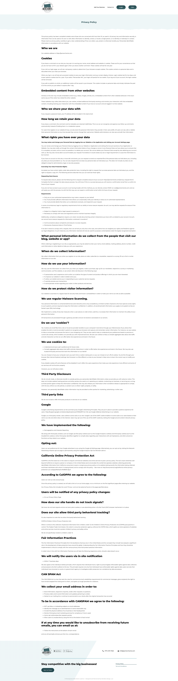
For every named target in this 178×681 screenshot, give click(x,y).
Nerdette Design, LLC (107, 678)
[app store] (57, 650)
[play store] (68, 650)
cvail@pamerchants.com (121, 188)
